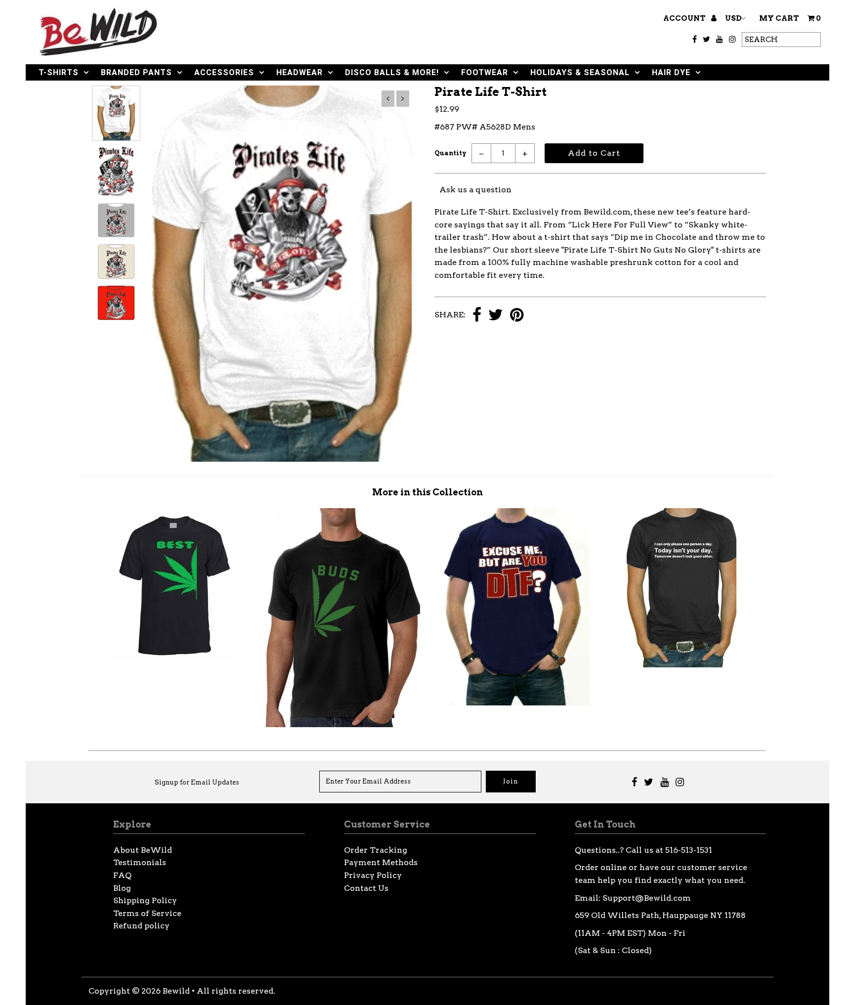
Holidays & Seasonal (580, 72)
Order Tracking (375, 850)
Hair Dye (671, 72)
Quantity (450, 153)
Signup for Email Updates (197, 782)
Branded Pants (136, 72)
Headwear (299, 72)
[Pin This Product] (516, 315)
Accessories (224, 72)
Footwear (484, 72)
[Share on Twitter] (495, 315)
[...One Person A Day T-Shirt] (681, 664)
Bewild (176, 991)
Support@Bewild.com (646, 898)
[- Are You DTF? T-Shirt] (512, 702)
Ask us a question (475, 189)
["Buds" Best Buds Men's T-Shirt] (342, 724)
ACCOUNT (685, 18)
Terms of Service (147, 913)
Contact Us (366, 888)
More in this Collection (427, 492)
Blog (122, 888)
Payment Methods (381, 862)
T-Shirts (59, 72)
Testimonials (139, 862)
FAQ (122, 875)
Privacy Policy (373, 875)
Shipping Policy (145, 900)
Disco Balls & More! (392, 72)
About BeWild (142, 850)
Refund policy (141, 925)
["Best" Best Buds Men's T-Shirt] (173, 659)
